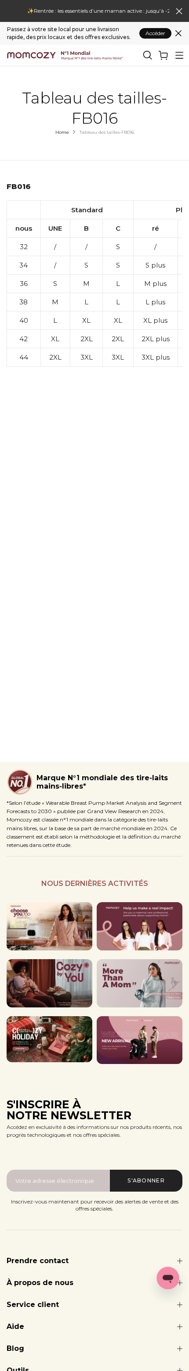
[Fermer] (178, 33)
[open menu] (179, 55)
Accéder (155, 33)
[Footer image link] (49, 926)
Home (62, 132)
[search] (147, 55)
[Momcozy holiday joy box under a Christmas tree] (49, 1039)
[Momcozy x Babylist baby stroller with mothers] (139, 1040)
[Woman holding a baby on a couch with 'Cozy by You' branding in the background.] (49, 983)
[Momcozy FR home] (65, 55)
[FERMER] (179, 11)
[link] (163, 55)
